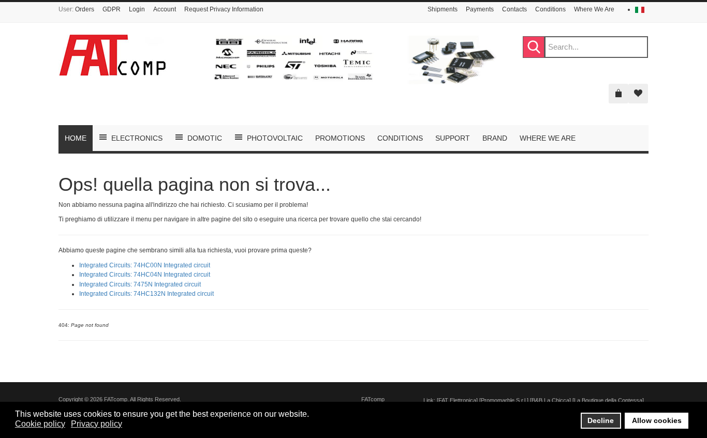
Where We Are (594, 9)
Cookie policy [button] (40, 423)
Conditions (550, 9)
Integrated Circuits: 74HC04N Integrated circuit (144, 274)
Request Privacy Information (223, 9)
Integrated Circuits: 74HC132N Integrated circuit (146, 293)
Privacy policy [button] (96, 423)
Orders (84, 9)
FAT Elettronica (457, 400)
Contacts (514, 9)
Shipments (443, 9)
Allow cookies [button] (657, 420)
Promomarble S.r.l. (504, 400)
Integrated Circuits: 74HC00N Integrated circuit (144, 265)
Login (137, 9)
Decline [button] (600, 420)
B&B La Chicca (550, 400)
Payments (480, 9)
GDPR (111, 9)
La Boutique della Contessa (608, 400)
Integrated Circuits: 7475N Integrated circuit (140, 284)
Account (164, 9)
